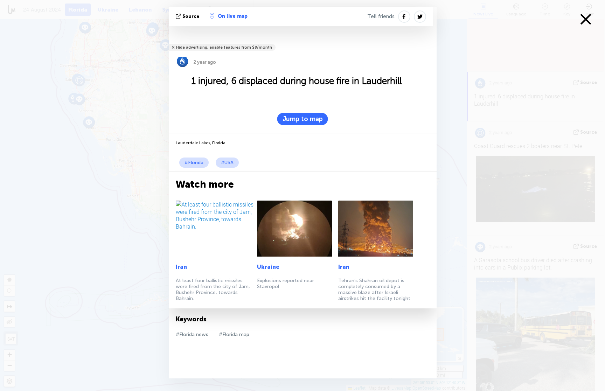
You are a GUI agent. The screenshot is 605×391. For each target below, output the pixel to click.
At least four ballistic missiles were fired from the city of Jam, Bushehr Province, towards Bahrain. (213, 289)
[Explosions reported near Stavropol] (296, 229)
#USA (227, 163)
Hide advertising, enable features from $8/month (224, 47)
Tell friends (381, 16)
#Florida (194, 163)
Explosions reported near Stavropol (285, 283)
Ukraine (268, 267)
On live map (233, 16)
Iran (181, 267)
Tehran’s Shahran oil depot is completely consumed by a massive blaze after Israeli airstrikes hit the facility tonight (374, 289)
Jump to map (303, 119)
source (190, 16)
